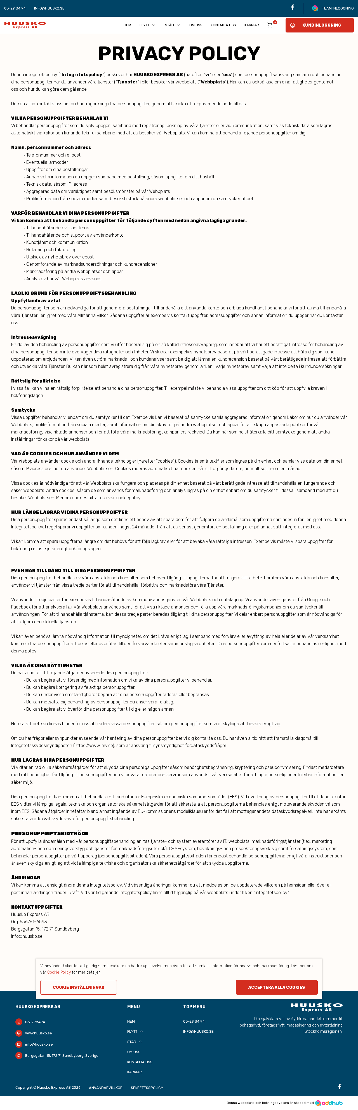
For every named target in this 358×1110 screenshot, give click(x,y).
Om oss (195, 25)
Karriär (251, 25)
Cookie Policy (59, 972)
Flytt (148, 25)
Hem (127, 25)
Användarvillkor (106, 1088)
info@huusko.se (49, 8)
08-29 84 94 (15, 8)
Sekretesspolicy (147, 1088)
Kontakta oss (223, 25)
